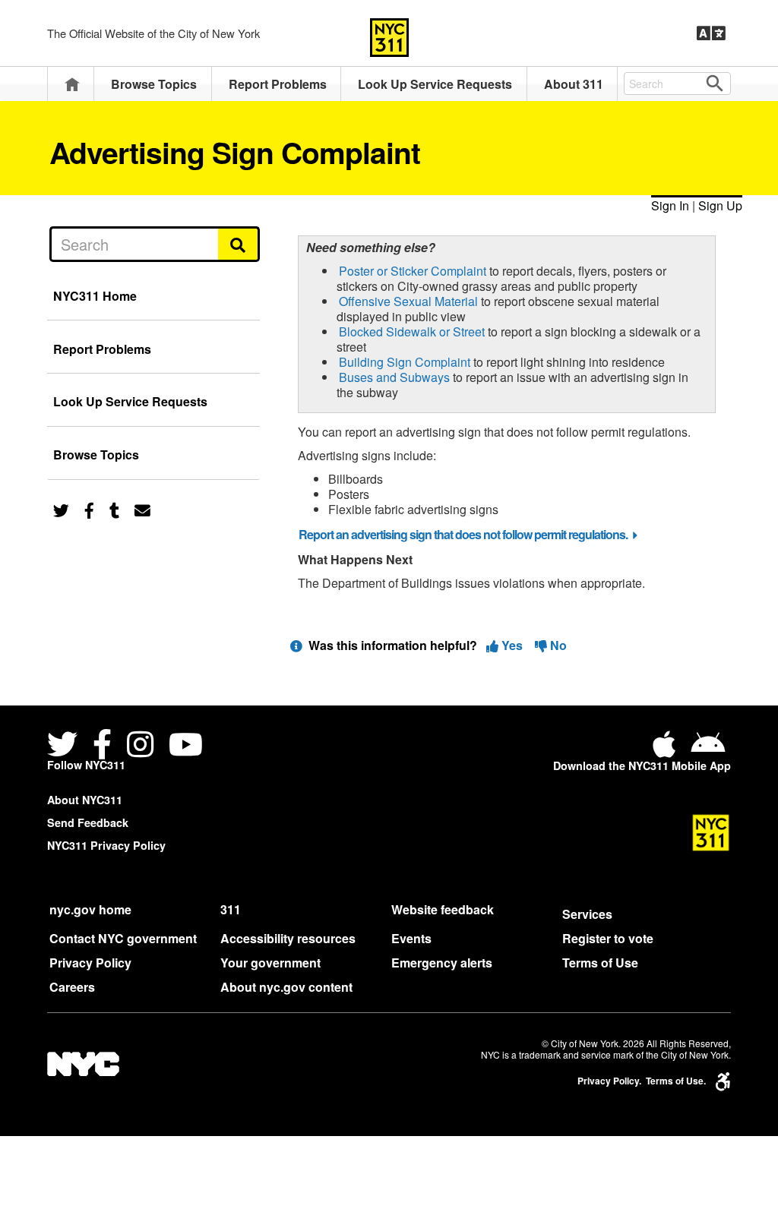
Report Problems (278, 84)
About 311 (573, 84)
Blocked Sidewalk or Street (412, 331)
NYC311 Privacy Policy (106, 845)
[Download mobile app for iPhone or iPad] (667, 750)
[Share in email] (142, 509)
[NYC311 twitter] (65, 746)
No (557, 645)
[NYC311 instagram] (140, 746)
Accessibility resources (288, 938)
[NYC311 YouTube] (186, 746)
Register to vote (607, 938)
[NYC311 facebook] (102, 746)
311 (230, 909)
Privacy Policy (90, 962)
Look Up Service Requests (435, 84)
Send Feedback (87, 822)
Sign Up (720, 205)
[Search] (239, 243)
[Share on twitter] (61, 509)
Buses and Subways (394, 377)
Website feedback (442, 909)
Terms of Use (600, 962)
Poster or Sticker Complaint (412, 270)
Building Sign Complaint (404, 362)
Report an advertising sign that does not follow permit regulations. (463, 534)
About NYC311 (84, 799)
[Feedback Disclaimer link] (296, 645)
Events (411, 938)
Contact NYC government (123, 938)
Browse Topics (154, 84)
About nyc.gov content (286, 987)
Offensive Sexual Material (408, 301)
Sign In (670, 205)
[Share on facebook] (89, 509)
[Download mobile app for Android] (708, 750)
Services (587, 914)
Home (72, 84)
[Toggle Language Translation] (711, 33)
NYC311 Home (95, 296)
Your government (270, 962)
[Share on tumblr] (114, 509)
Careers (72, 987)
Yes (512, 645)
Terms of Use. (676, 1081)
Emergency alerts (441, 962)
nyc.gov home (90, 909)
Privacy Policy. (609, 1081)
